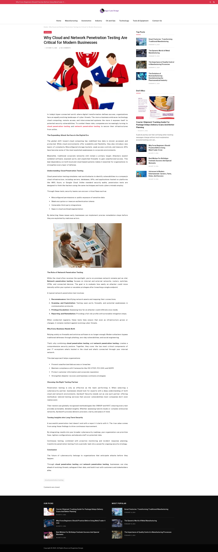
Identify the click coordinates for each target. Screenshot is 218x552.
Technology (124, 21)
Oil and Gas (110, 21)
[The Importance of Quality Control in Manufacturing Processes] (141, 65)
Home (58, 21)
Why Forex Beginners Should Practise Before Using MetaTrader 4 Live (41, 2)
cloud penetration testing (54, 480)
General (140, 117)
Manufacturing (71, 21)
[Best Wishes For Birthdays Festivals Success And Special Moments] (141, 161)
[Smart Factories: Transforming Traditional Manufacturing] (141, 42)
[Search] (214, 2)
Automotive (86, 21)
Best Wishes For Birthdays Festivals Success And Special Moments (160, 160)
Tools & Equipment (141, 21)
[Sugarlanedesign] (109, 11)
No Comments (66, 48)
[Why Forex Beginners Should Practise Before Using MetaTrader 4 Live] (141, 148)
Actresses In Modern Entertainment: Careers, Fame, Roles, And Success (160, 174)
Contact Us (157, 21)
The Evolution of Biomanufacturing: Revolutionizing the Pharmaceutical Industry (158, 77)
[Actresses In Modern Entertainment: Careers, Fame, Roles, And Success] (141, 174)
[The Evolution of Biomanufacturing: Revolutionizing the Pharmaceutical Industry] (141, 76)
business (48, 32)
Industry (98, 21)
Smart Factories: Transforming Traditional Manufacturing (160, 40)
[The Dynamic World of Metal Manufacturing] (141, 53)
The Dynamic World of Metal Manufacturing (159, 52)
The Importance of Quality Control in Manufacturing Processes (161, 63)
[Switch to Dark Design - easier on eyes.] (210, 2)
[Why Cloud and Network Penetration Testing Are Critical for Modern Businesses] (87, 80)
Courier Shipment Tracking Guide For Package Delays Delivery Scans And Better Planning (155, 124)
